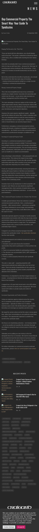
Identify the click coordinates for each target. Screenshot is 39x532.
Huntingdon (13, 451)
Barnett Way (25, 425)
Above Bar (6, 421)
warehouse (16, 487)
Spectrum (16, 477)
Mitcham (16, 461)
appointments (26, 421)
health (5, 451)
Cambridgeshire (7, 434)
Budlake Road (30, 431)
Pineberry (5, 467)
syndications (15, 483)
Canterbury (18, 434)
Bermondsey (6, 428)
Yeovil (24, 487)
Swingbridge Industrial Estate (24, 480)
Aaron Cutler (6, 33)
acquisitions (15, 421)
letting (5, 457)
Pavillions (13, 464)
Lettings (12, 457)
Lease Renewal (29, 454)
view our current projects (21, 348)
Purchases (20, 467)
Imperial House (24, 451)
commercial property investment (12, 362)
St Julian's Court (7, 480)
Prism (12, 467)
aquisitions (15, 425)
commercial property (9, 358)
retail (28, 467)
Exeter (5, 448)
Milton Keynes (7, 461)
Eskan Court (28, 444)
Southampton (7, 477)
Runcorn (5, 470)
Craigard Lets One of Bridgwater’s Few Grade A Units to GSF (26, 406)
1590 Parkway (27, 418)
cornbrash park (29, 441)
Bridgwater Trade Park (9, 431)
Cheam (4, 438)
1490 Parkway (6, 418)
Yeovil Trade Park (8, 490)
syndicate (5, 483)
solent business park (20, 474)
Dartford (14, 444)
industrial (6, 454)
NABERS (24, 461)
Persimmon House (23, 464)
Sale (12, 470)
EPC (21, 444)
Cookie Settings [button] (9, 527)
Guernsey (22, 448)
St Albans (25, 477)
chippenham (13, 438)
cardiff (27, 434)
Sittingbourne (7, 474)
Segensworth (26, 470)
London (20, 457)
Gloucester (13, 448)
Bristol (21, 431)
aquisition (6, 425)
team (23, 483)
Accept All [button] (21, 527)
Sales (18, 470)
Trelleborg (6, 487)
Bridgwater (16, 428)
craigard (27, 362)
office (31, 461)
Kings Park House (17, 454)
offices (5, 464)
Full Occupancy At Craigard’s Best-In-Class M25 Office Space (26, 395)
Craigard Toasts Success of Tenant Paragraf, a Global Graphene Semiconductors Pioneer (25, 381)
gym (29, 448)
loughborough (30, 457)
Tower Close (31, 483)
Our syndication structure (28, 233)
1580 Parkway (16, 418)
